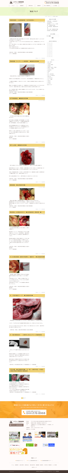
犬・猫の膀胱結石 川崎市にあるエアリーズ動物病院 (26, 334)
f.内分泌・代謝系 (50, 68)
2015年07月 (49, 52)
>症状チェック (34, 467)
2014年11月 (49, 55)
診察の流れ (31, 5)
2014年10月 (49, 56)
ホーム (13, 5)
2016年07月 (49, 47)
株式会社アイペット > (20, 460)
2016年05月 (49, 48)
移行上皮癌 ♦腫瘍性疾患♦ (18, 145)
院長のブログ (49, 84)
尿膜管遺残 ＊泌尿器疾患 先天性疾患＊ (22, 20)
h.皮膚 (48, 71)
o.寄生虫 (49, 80)
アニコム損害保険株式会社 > (33, 460)
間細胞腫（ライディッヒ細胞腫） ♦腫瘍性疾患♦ (24, 61)
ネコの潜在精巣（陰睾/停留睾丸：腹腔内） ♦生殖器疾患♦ (27, 256)
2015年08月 (49, 51)
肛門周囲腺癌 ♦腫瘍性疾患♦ (19, 98)
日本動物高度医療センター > (47, 460)
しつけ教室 (55, 5)
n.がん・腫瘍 (49, 79)
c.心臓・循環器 (50, 64)
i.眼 (48, 72)
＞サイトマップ (11, 471)
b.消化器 (49, 63)
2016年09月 (49, 44)
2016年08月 (49, 45)
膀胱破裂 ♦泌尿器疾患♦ (17, 185)
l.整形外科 (49, 76)
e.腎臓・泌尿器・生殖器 (51, 67)
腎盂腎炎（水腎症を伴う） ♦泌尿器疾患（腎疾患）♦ (25, 212)
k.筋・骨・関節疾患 (51, 75)
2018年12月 (49, 43)
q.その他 (49, 83)
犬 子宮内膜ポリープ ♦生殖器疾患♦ (21, 295)
